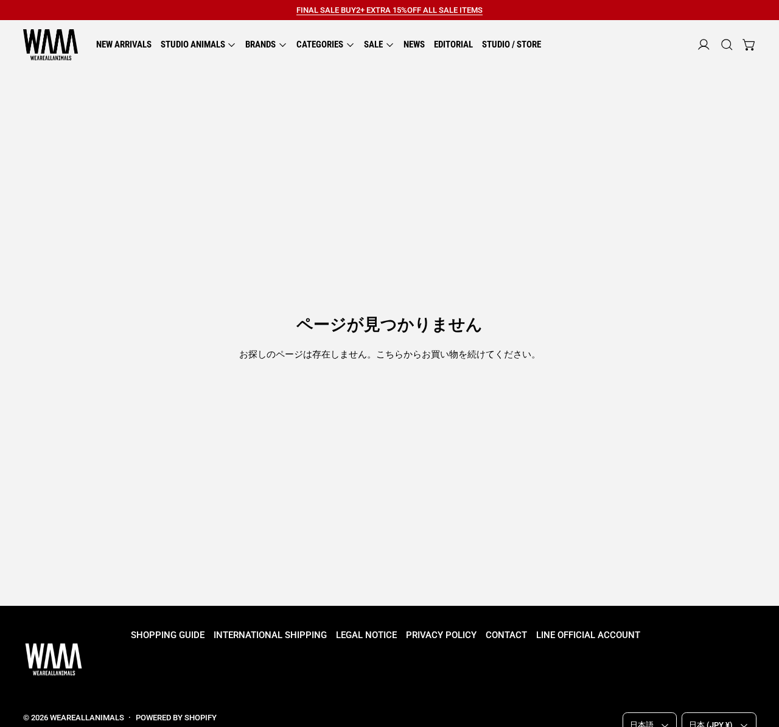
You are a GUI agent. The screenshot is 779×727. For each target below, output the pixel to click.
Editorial (453, 44)
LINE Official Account (588, 635)
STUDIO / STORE (511, 44)
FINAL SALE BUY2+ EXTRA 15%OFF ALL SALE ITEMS (389, 10)
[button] (727, 45)
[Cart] (749, 45)
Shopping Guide (167, 635)
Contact (506, 635)
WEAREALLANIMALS (87, 717)
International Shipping (270, 635)
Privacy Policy (441, 635)
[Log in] (704, 45)
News (414, 44)
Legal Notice (366, 635)
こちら (389, 354)
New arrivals (124, 44)
